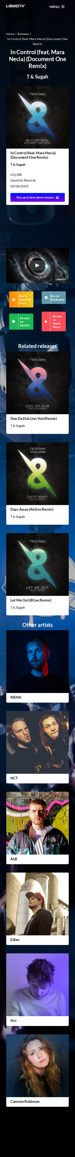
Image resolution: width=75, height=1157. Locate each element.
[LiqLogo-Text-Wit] (15, 6)
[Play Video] (37, 265)
